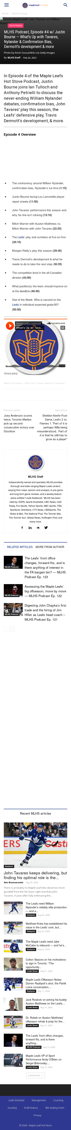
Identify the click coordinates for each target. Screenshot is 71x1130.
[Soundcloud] (39, 527)
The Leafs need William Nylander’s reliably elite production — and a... (46, 907)
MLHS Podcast (19, 13)
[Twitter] (47, 527)
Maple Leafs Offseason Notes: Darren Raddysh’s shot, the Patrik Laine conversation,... (46, 983)
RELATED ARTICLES (20, 547)
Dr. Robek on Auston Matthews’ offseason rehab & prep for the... (45, 1019)
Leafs (21, 237)
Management (39, 1100)
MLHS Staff (14, 57)
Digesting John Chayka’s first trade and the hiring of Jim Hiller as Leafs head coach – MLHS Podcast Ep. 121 (45, 612)
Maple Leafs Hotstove (13, 383)
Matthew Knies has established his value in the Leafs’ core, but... (46, 925)
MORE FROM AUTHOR (50, 547)
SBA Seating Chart (54, 1107)
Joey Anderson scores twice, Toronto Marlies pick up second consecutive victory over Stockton (19, 423)
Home (5, 13)
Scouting (12, 1107)
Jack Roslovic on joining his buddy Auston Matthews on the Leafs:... (46, 1001)
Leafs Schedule (16, 1100)
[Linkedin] (31, 527)
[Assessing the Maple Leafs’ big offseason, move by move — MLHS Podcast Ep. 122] (13, 590)
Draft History (31, 1107)
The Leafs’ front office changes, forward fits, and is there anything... (45, 1039)
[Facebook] (23, 527)
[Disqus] (35, 761)
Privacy (37, 1115)
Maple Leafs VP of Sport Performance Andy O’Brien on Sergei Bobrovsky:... (44, 1059)
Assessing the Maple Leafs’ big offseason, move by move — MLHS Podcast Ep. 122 (45, 591)
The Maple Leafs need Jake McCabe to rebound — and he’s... (46, 943)
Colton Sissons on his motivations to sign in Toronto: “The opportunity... (46, 963)
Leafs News (32, 971)
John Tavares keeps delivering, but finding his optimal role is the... (35, 875)
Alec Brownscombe (13, 882)
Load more (34, 1075)
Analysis (9, 866)
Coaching (58, 1100)
